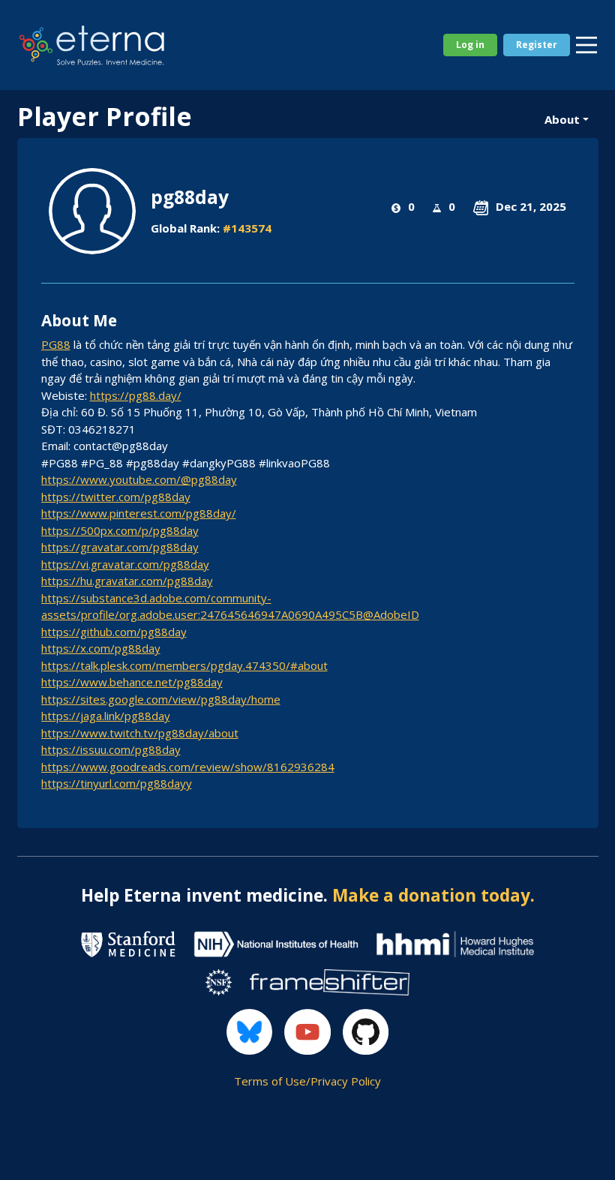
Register (536, 44)
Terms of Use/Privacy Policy (307, 1080)
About (562, 119)
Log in (470, 44)
